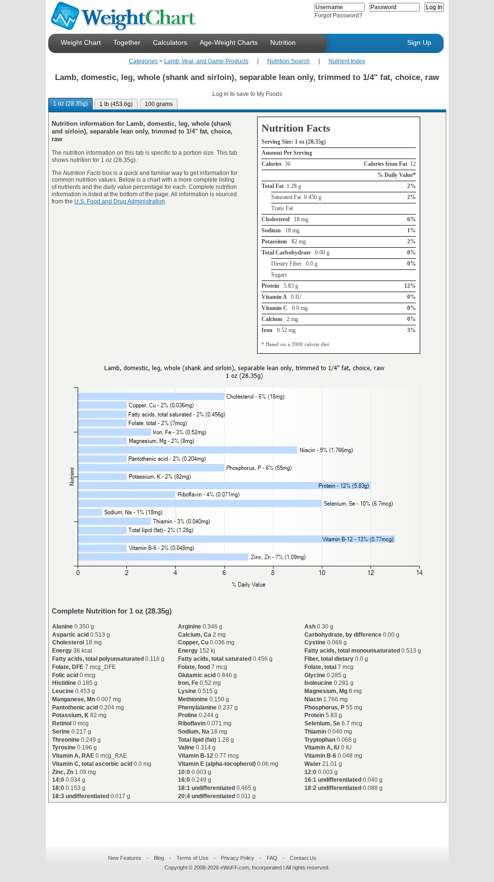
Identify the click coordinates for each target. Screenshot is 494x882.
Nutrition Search (288, 61)
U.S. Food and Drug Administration (119, 201)
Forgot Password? (338, 15)
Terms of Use (192, 858)
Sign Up (419, 42)
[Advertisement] (239, 818)
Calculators (170, 42)
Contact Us (303, 858)
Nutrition (283, 42)
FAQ (272, 858)
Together (126, 42)
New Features (124, 858)
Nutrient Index (347, 61)
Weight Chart (81, 42)
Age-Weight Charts (229, 42)
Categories (143, 61)
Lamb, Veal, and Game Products (206, 61)
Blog (159, 858)
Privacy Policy (237, 858)
